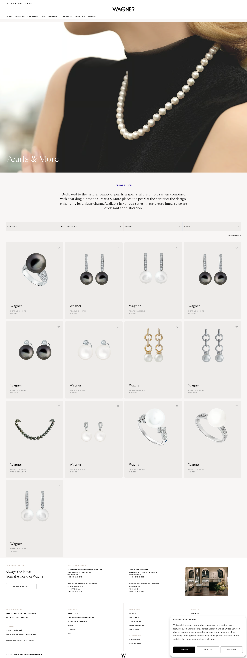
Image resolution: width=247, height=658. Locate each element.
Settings (232, 650)
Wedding (67, 16)
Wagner (16, 306)
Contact (92, 16)
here (212, 639)
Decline (208, 650)
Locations (16, 3)
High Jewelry (136, 625)
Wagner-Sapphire (77, 621)
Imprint (195, 613)
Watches (20, 16)
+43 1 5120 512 (15, 630)
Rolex (9, 16)
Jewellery (33, 16)
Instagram (135, 643)
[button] (58, 247)
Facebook (134, 639)
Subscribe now (21, 586)
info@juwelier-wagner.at (22, 634)
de (7, 3)
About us (80, 16)
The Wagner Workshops (81, 617)
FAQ (69, 633)
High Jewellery (50, 16)
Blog (70, 625)
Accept (184, 650)
